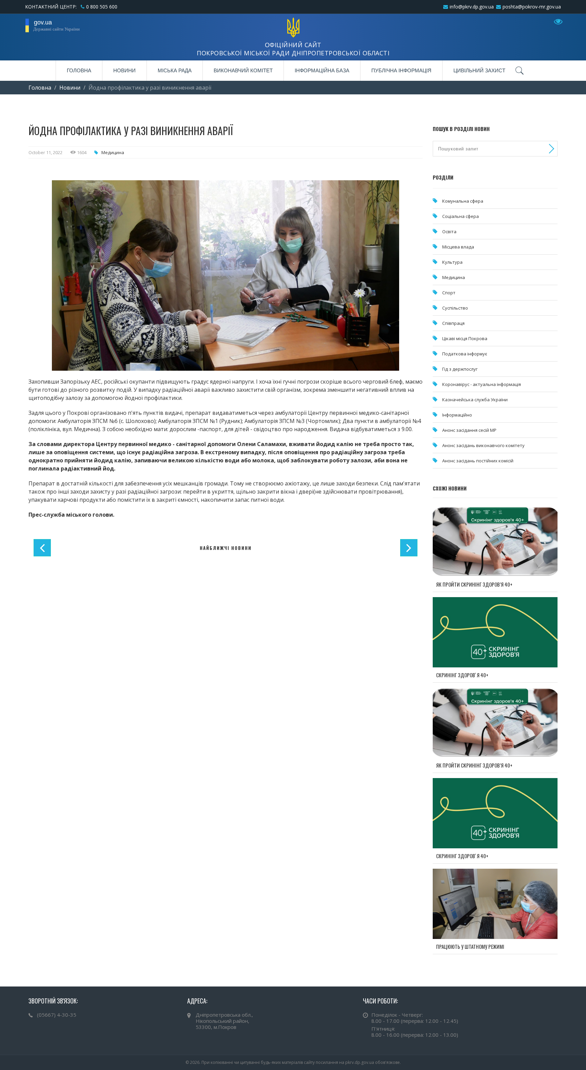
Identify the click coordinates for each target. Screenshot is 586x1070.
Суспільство (455, 308)
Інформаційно (457, 415)
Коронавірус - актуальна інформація (481, 384)
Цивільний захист (479, 70)
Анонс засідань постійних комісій (477, 461)
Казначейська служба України (475, 399)
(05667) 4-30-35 (56, 1014)
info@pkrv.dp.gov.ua (472, 6)
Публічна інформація (401, 70)
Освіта (449, 231)
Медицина (112, 152)
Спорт (448, 293)
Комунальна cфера (462, 201)
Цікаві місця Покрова (464, 338)
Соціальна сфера (460, 216)
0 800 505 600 (101, 6)
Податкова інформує (464, 354)
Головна (79, 70)
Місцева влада (458, 247)
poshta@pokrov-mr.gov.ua (532, 6)
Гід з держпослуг (459, 369)
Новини (124, 70)
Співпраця (453, 323)
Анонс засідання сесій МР (469, 430)
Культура (452, 262)
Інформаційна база (322, 70)
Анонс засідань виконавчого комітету (483, 445)
